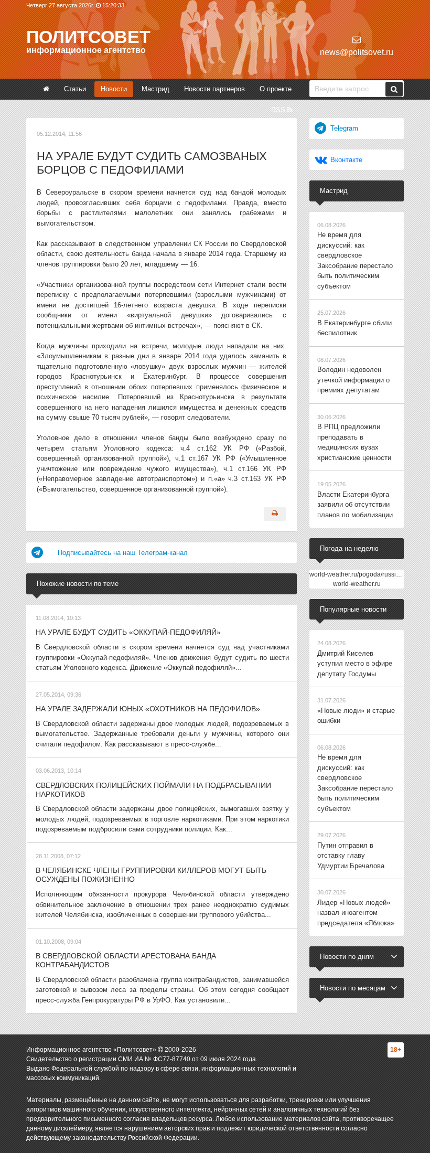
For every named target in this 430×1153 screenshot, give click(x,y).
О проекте (276, 89)
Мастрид (155, 89)
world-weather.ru (357, 584)
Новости (114, 89)
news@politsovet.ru (356, 52)
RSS (279, 110)
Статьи (75, 89)
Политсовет (88, 37)
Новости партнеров (214, 89)
